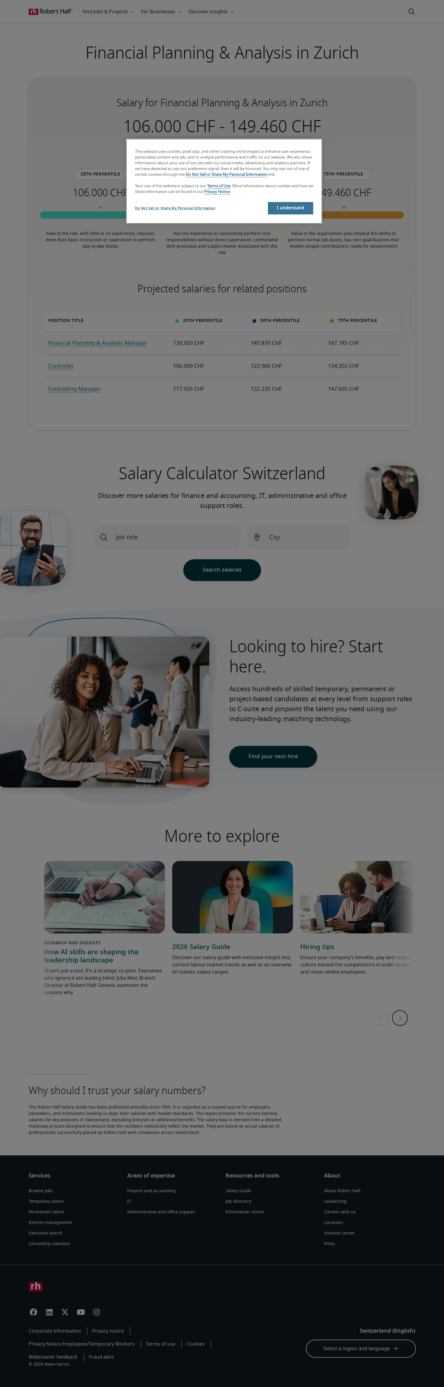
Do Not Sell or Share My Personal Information (227, 175)
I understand (290, 208)
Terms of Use (218, 186)
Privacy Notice (217, 192)
